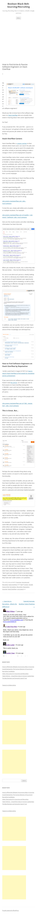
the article (14, 383)
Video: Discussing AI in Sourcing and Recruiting (15, 674)
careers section (22, 143)
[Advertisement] (18, 39)
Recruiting (19, 587)
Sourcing (18, 582)
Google (31, 584)
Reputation (26, 587)
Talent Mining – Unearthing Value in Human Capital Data (18, 676)
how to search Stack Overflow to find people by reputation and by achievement (18, 373)
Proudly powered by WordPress (10, 910)
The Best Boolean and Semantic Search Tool (14, 678)
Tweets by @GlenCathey (9, 685)
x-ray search (20, 589)
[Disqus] (18, 632)
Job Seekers (13, 587)
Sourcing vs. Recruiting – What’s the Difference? (9, 604)
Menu (18, 18)
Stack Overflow (13, 115)
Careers (26, 584)
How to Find (5, 587)
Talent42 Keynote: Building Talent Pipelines (27, 604)
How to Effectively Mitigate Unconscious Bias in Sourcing (18, 667)
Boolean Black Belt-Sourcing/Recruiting (18, 5)
